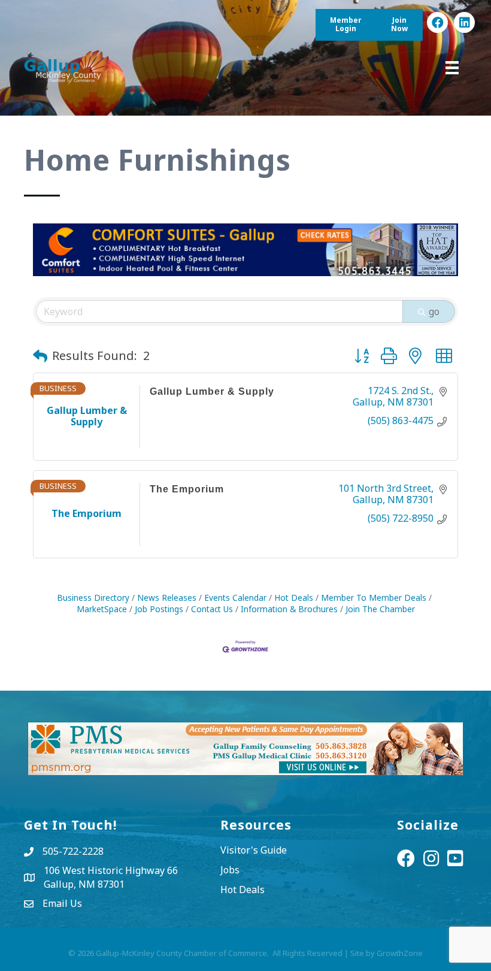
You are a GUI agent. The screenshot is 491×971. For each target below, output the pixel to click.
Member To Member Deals (373, 597)
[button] (40, 356)
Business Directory (93, 597)
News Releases (166, 597)
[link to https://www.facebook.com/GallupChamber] (437, 22)
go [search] (434, 311)
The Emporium (187, 489)
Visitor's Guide (253, 850)
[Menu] (452, 68)
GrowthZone (400, 953)
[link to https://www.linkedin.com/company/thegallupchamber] (464, 22)
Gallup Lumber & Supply (212, 391)
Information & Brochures (289, 609)
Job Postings (159, 609)
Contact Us (212, 609)
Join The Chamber (380, 609)
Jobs (230, 869)
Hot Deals (293, 597)
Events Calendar (235, 597)
